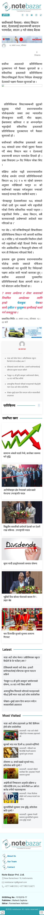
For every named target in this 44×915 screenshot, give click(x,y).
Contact (11, 867)
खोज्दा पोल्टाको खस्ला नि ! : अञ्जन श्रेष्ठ (20, 598)
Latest (7, 649)
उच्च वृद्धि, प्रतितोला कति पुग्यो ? (20, 809)
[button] (41, 912)
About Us (11, 856)
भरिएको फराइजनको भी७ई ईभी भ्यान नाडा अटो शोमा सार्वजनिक (22, 693)
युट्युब (20, 308)
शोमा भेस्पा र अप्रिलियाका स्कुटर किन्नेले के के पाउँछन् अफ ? (22, 659)
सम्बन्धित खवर (10, 418)
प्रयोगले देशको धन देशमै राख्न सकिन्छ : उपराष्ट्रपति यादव (22, 528)
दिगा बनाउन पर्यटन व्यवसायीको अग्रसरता (20, 703)
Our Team (12, 862)
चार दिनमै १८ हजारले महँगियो (21, 745)
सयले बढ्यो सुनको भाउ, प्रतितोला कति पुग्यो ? (19, 763)
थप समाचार (22, 349)
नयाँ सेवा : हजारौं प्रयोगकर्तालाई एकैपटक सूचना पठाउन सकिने (20, 671)
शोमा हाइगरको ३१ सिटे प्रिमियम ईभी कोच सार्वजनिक (21, 725)
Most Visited (11, 715)
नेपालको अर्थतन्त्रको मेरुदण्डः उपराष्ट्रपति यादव (19, 492)
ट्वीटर (10, 308)
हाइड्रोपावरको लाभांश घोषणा (20, 564)
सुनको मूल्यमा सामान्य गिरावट (19, 635)
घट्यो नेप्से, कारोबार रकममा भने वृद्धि (22, 455)
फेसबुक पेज (28, 303)
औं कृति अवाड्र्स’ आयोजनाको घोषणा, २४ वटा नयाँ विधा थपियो (21, 683)
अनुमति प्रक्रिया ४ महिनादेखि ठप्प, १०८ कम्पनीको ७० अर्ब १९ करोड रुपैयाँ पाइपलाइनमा (21, 786)
